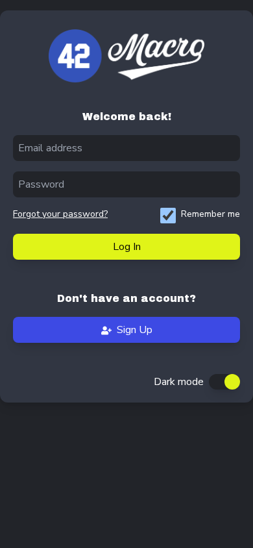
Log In (127, 247)
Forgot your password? (60, 214)
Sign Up (134, 330)
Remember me (210, 214)
